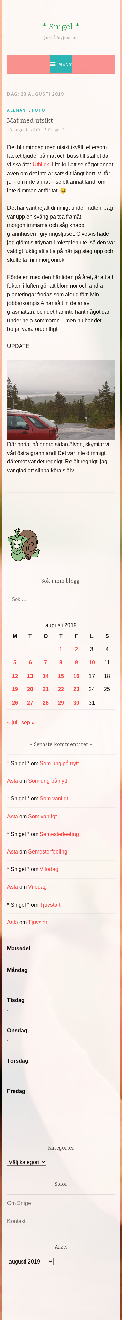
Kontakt (16, 1221)
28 (46, 703)
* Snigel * (61, 27)
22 (61, 689)
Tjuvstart (50, 905)
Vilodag (49, 869)
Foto (38, 110)
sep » (28, 722)
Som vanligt (54, 798)
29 (61, 703)
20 (30, 689)
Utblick (41, 164)
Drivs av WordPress (47, 1299)
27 (30, 703)
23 (76, 689)
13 (30, 676)
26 (15, 703)
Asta (12, 781)
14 (46, 676)
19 (15, 689)
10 (92, 662)
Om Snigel (20, 1203)
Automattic (74, 1308)
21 (46, 689)
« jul (12, 722)
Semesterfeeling (59, 834)
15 (61, 676)
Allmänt (18, 110)
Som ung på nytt (59, 763)
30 (76, 703)
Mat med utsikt (30, 121)
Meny (65, 64)
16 (76, 676)
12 (15, 676)
